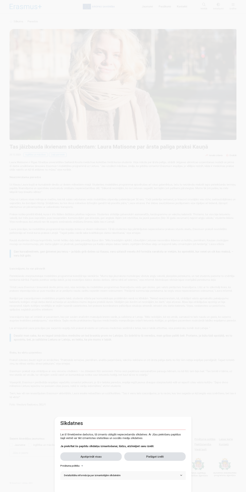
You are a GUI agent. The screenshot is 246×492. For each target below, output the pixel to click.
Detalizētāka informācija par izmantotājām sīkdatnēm (92, 475)
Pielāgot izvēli (155, 456)
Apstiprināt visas (91, 456)
